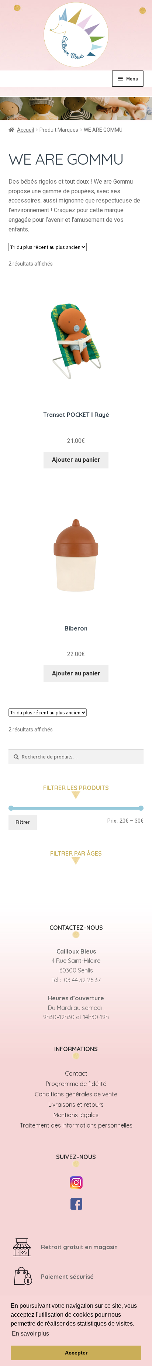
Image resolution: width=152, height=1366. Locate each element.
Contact (76, 1073)
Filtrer (22, 822)
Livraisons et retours (76, 1104)
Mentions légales (76, 1115)
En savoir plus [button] (30, 1333)
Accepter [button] (76, 1353)
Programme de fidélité (76, 1083)
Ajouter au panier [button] (76, 459)
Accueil (25, 130)
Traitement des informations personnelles (76, 1125)
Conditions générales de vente (76, 1094)
